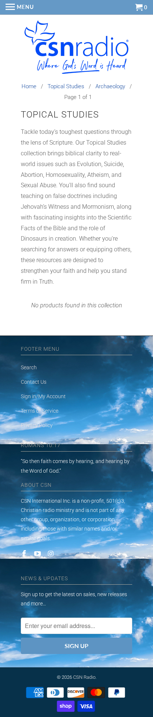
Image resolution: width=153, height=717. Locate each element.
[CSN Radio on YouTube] (38, 554)
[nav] (20, 7)
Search (29, 367)
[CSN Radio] (76, 48)
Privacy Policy (37, 425)
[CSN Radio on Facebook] (25, 554)
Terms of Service (39, 411)
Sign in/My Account (43, 396)
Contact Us (33, 382)
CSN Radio (84, 677)
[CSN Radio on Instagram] (52, 554)
